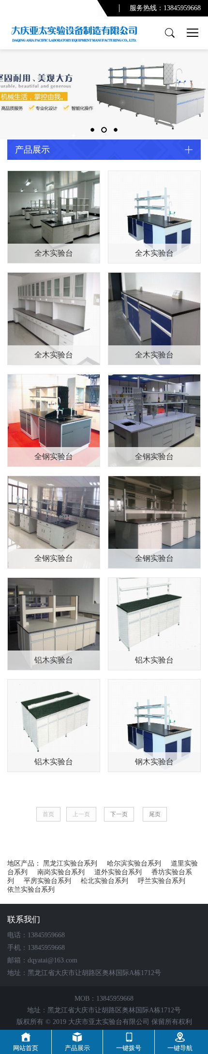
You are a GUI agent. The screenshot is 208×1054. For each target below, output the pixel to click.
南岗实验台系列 (61, 872)
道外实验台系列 (118, 872)
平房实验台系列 (47, 880)
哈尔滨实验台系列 (134, 863)
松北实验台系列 (104, 880)
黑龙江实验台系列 (70, 863)
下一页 (119, 814)
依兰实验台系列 (31, 889)
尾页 (155, 814)
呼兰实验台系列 (161, 880)
